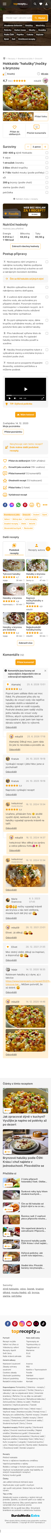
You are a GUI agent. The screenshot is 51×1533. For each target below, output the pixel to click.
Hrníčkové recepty (26, 39)
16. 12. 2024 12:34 (35, 860)
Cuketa (30, 34)
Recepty (11, 58)
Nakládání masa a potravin (14, 1390)
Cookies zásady (10, 1372)
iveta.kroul (17, 803)
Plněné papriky (24, 1427)
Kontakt (29, 1381)
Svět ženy (7, 1353)
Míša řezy (39, 1439)
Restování (28, 528)
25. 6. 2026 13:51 (36, 684)
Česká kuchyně (18, 1420)
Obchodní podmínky (11, 1375)
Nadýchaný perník (17, 1445)
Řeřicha (16, 1396)
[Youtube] (29, 1324)
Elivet (14, 946)
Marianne (30, 1350)
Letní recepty (31, 519)
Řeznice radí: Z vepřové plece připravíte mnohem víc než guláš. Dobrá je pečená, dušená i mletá (34, 1220)
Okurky (32, 30)
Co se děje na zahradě (31, 1396)
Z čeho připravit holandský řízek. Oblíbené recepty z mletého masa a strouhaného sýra (34, 1183)
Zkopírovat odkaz (38, 505)
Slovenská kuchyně (12, 528)
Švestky (42, 30)
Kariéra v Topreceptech (36, 1369)
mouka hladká (18, 1292)
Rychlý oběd (31, 1445)
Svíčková (6, 1399)
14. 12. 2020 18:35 (35, 969)
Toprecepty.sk (32, 1341)
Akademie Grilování (13, 25)
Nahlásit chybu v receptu (27, 199)
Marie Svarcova (16, 900)
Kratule (15, 758)
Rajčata (39, 34)
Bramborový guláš (19, 1433)
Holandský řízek (26, 1439)
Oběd (23, 523)
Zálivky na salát (23, 1402)
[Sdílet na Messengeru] (11, 505)
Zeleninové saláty (34, 1420)
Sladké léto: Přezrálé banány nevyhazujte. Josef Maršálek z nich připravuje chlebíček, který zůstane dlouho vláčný (32, 1271)
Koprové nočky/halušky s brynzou (34, 600)
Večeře (32, 523)
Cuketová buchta (35, 1442)
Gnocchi (38, 58)
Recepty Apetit (9, 1350)
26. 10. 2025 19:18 (35, 758)
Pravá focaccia (18, 1399)
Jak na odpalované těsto (22, 1393)
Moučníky (40, 25)
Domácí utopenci (27, 1448)
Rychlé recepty (32, 1414)
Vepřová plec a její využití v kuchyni (18, 1485)
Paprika (20, 34)
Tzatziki (33, 1405)
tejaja (5, 580)
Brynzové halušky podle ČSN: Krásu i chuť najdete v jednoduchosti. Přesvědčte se (23, 1161)
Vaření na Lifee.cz (11, 1344)
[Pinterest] (15, 1324)
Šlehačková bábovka (35, 1399)
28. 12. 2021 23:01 (35, 927)
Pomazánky (21, 1387)
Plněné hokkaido (10, 1457)
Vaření (7, 519)
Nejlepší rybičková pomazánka (16, 1436)
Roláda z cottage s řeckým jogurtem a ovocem (23, 1467)
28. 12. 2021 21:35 (35, 946)
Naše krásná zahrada (12, 1356)
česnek (30, 1288)
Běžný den (17, 519)
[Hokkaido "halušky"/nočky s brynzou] (25, 875)
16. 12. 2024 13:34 (35, 804)
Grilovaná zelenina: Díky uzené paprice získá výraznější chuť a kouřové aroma (22, 1503)
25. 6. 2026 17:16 (36, 736)
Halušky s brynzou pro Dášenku (12, 628)
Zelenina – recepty (35, 1387)
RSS (28, 1366)
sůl (29, 1292)
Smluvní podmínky (11, 1378)
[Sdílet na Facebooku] (5, 505)
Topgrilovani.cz (32, 1347)
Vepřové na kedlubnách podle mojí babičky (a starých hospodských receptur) (23, 1471)
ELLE (28, 1353)
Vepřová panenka (20, 1405)
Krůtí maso (24, 1409)
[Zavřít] (45, 671)
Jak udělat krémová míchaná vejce (18, 1482)
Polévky (7, 30)
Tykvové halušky (11, 574)
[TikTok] (43, 1324)
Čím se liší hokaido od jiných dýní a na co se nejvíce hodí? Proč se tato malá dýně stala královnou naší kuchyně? (34, 1208)
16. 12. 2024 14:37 (35, 837)
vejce (23, 1288)
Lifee (28, 1356)
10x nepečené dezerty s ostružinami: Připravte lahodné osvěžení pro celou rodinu (33, 1232)
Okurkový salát (37, 1436)
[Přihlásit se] (47, 4)
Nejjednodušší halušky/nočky (33, 628)
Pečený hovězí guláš (12, 1475)
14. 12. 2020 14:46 (35, 1001)
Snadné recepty (11, 523)
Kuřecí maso (20, 30)
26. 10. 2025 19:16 (35, 781)
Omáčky (29, 25)
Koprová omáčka (10, 1439)
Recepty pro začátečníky (14, 1414)
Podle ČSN (9, 34)
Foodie (29, 1372)
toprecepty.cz (9, 604)
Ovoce (29, 1423)
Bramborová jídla (25, 58)
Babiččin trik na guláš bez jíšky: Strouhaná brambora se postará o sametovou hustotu (22, 1509)
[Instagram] (22, 1324)
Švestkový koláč (11, 1448)
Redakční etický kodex (13, 1381)
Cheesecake (34, 1433)
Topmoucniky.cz (33, 1344)
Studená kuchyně (10, 1423)
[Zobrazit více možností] (45, 505)
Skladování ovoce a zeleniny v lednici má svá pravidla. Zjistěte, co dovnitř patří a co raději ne (23, 1498)
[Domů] (4, 58)
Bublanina (43, 1445)
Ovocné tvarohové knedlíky (22, 1430)
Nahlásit (29, 1375)
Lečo (5, 1445)
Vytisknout (31, 505)
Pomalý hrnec (39, 1412)
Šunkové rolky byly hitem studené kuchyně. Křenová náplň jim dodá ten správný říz (34, 1195)
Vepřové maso (9, 1412)
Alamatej (16, 684)
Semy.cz (30, 580)
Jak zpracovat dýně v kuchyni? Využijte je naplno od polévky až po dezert (25, 1120)
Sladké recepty (29, 1417)
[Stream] (36, 1324)
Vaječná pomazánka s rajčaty (15, 1463)
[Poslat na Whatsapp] (18, 505)
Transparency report (35, 1378)
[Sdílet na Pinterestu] (25, 505)
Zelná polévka (9, 1402)
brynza (35, 1292)
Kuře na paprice (10, 1442)
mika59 (37, 81)
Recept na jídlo (9, 1341)
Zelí (13, 39)
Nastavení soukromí (11, 1364)
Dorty (22, 1423)
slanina (6, 1296)
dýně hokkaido (11, 1288)
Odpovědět (11, 727)
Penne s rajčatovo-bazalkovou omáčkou (20, 1460)
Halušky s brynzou (35, 574)
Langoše (22, 1442)
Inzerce (29, 1364)
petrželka (16, 1296)
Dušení (36, 514)
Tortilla (30, 1390)
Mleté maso (35, 1409)
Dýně (6, 39)
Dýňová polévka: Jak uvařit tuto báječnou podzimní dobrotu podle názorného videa (33, 1257)
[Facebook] (8, 1324)
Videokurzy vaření (11, 1347)
